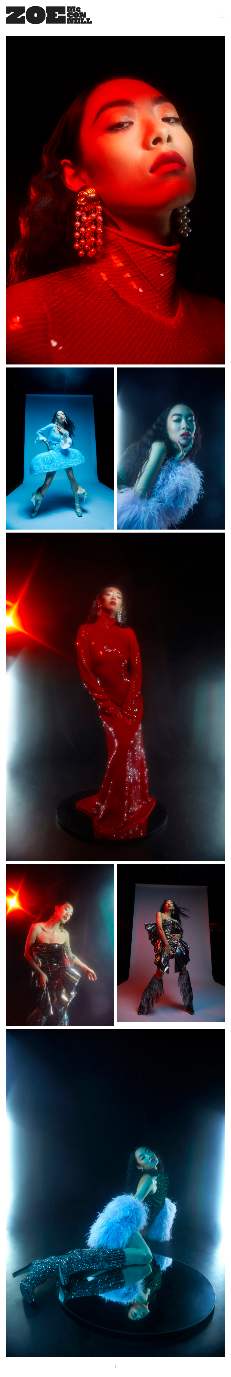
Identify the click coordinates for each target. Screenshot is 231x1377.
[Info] (115, 1366)
